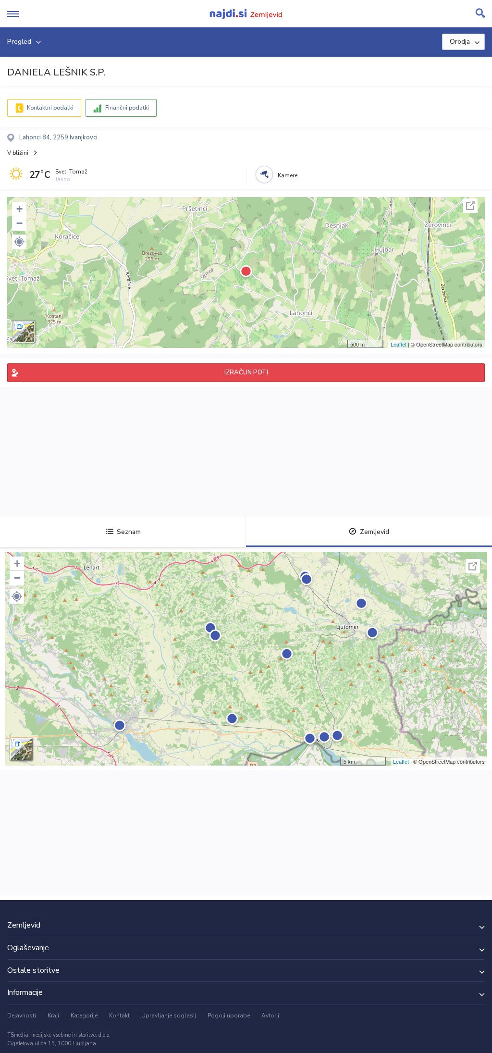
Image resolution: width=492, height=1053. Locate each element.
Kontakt (119, 1015)
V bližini (17, 153)
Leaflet (398, 344)
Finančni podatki (127, 107)
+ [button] (19, 209)
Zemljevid (374, 531)
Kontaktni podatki (50, 107)
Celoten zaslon (470, 205)
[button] (19, 242)
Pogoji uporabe (229, 1015)
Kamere (287, 175)
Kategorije (84, 1015)
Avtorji (270, 1015)
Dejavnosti (21, 1015)
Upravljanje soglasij (168, 1015)
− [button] (19, 223)
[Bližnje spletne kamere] (264, 174)
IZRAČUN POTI (246, 372)
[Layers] (23, 331)
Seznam (129, 531)
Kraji (53, 1015)
